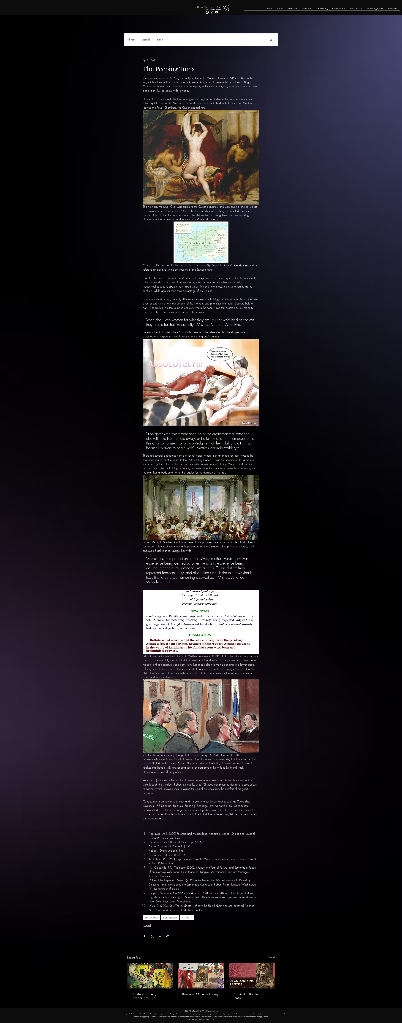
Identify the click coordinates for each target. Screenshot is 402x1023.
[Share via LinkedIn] (159, 936)
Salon (160, 39)
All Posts (131, 39)
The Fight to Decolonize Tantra (248, 996)
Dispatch (146, 39)
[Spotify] (207, 12)
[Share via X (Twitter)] (152, 936)
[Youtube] (216, 12)
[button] (270, 39)
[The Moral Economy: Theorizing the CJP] (150, 975)
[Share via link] (167, 936)
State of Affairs (151, 917)
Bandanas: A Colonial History (200, 994)
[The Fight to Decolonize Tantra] (252, 975)
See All (271, 957)
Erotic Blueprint (170, 917)
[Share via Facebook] (144, 936)
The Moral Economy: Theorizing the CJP (144, 996)
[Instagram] (211, 12)
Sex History (187, 917)
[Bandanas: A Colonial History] (201, 975)
